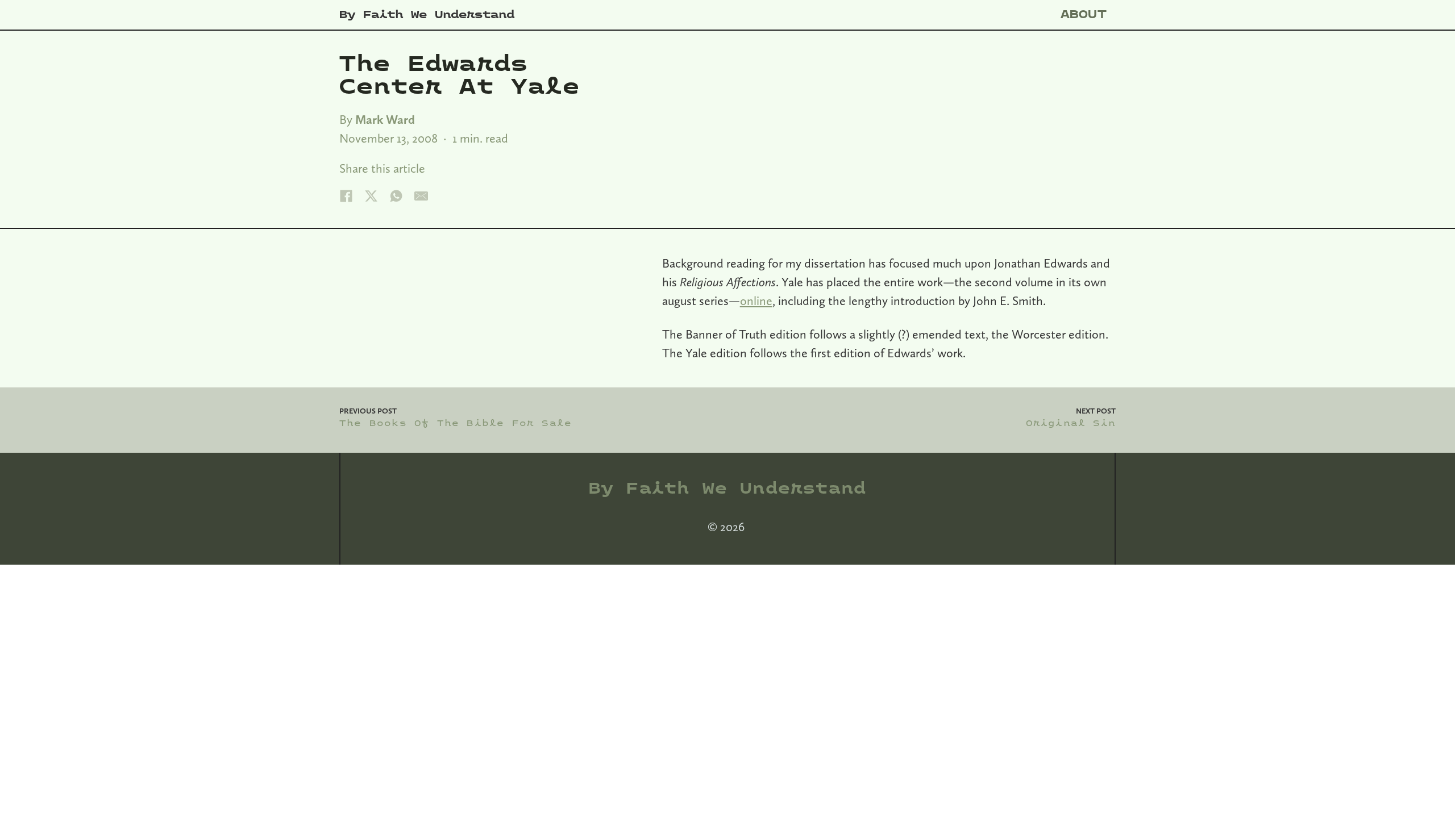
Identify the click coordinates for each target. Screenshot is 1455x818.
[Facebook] (346, 196)
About (1084, 14)
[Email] (421, 196)
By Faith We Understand (426, 14)
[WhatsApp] (396, 196)
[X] (371, 196)
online (756, 300)
